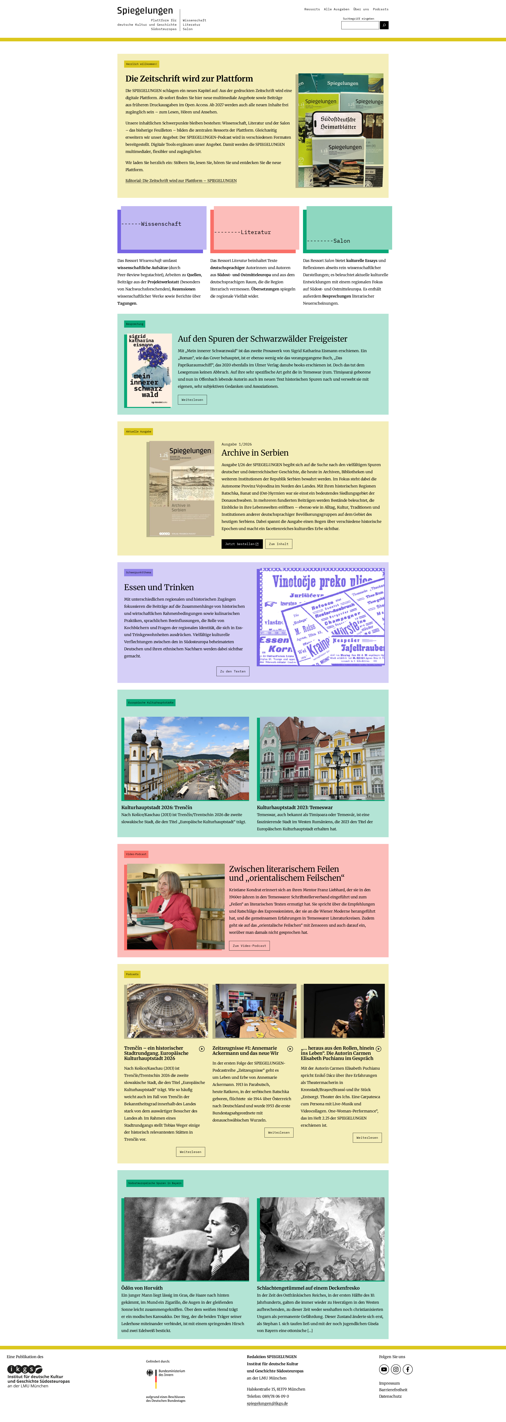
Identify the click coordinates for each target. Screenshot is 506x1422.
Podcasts (381, 9)
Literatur (191, 25)
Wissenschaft (194, 20)
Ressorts (312, 9)
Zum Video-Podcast (249, 946)
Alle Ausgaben (336, 9)
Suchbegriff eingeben (358, 18)
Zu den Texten (233, 671)
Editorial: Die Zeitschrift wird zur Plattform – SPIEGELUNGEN (181, 180)
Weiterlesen (192, 400)
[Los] (384, 25)
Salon (188, 29)
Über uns (361, 9)
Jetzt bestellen (240, 544)
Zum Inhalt (279, 544)
